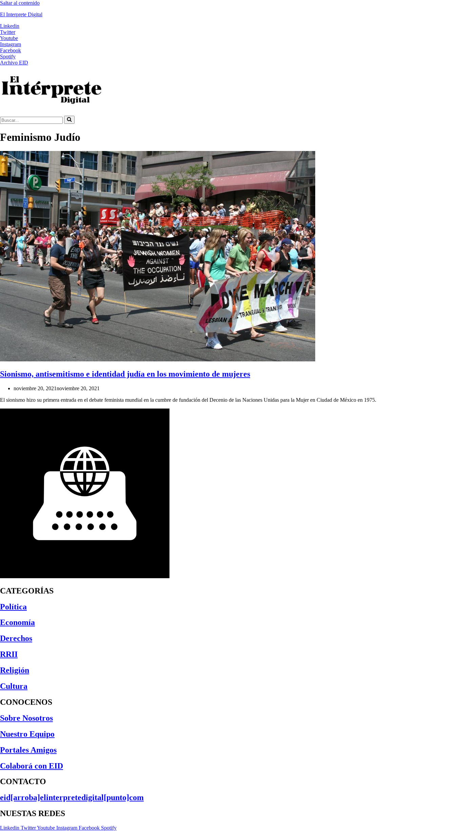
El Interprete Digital (21, 14)
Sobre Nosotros (26, 718)
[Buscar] (69, 120)
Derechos (16, 638)
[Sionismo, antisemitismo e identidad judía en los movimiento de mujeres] (157, 359)
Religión (14, 670)
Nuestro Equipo (27, 734)
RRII (9, 654)
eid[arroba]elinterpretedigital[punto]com (72, 797)
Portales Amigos (28, 749)
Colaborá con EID (31, 765)
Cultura (13, 686)
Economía (17, 622)
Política (13, 606)
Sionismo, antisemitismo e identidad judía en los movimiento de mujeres (125, 374)
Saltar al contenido (20, 3)
